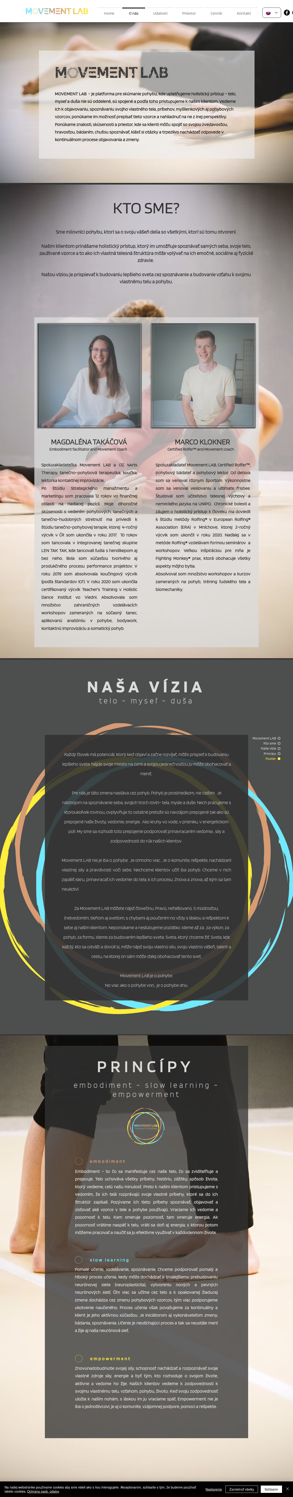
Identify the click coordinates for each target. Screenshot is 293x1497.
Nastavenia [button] (214, 1489)
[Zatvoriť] (287, 1489)
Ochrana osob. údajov (43, 1491)
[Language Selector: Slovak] (271, 13)
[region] (89, 375)
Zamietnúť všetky (241, 1489)
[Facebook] (287, 13)
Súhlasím (271, 1489)
